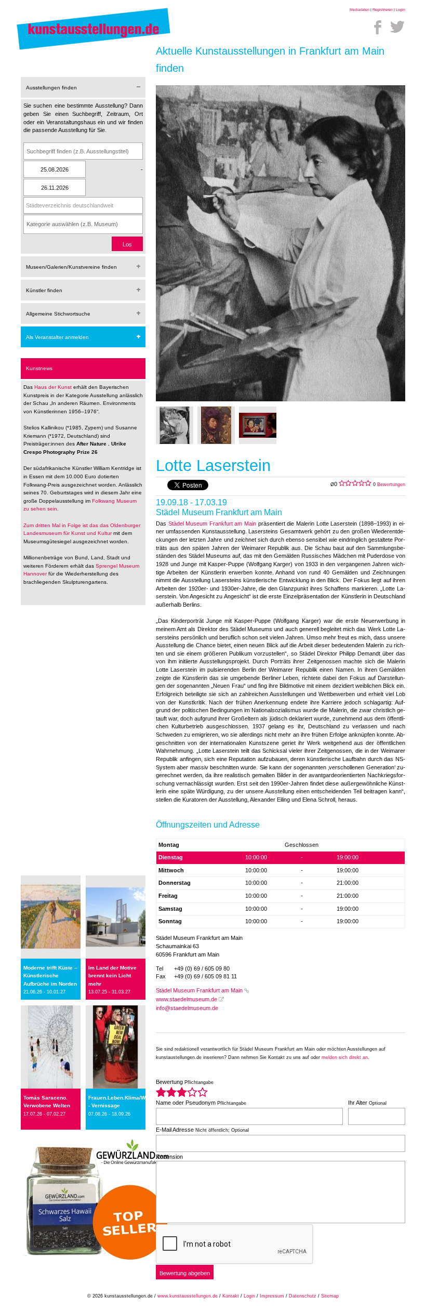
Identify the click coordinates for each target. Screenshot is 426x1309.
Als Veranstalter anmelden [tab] (57, 337)
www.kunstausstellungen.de (187, 1296)
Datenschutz (302, 1296)
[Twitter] (397, 27)
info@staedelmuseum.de (187, 1008)
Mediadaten (359, 9)
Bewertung (185, 1082)
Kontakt (230, 1296)
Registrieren (382, 9)
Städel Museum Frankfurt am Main (212, 523)
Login (400, 9)
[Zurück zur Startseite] (93, 49)
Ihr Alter (367, 1102)
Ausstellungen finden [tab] (51, 87)
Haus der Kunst (53, 387)
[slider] (182, 1092)
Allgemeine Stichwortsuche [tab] (58, 314)
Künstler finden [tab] (44, 290)
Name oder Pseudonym (201, 1102)
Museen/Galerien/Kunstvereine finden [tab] (71, 267)
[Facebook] (378, 27)
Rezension (169, 1157)
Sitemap (330, 1296)
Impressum (272, 1296)
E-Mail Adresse (202, 1130)
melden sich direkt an (345, 1057)
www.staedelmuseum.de (186, 999)
